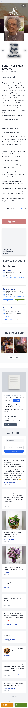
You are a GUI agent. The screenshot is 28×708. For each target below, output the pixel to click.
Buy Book (16, 400)
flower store (19, 211)
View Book (7, 400)
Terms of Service (18, 701)
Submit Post (14, 451)
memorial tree (21, 208)
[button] (14, 520)
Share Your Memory (10, 424)
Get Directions (8, 282)
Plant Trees (19, 282)
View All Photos (14, 357)
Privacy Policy (10, 701)
